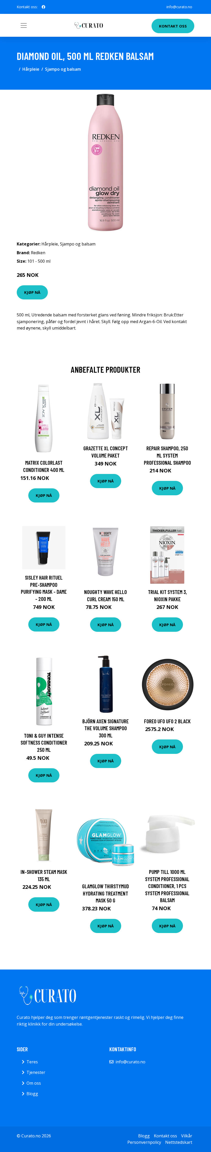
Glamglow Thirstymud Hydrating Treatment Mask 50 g (105, 893)
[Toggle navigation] (24, 25)
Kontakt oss (173, 26)
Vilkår (186, 1136)
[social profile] (43, 7)
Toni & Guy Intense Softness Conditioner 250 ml (44, 742)
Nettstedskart (178, 1142)
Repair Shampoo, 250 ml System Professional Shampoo (167, 455)
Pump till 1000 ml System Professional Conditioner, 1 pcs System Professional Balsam (167, 885)
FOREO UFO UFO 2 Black (167, 721)
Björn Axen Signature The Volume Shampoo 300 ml (105, 728)
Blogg (32, 1093)
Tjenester (36, 1072)
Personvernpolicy (144, 1142)
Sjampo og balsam (63, 69)
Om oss (34, 1083)
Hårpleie (30, 69)
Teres (32, 1062)
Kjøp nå (32, 292)
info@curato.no (179, 6)
